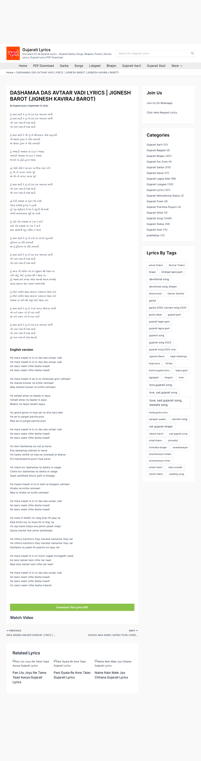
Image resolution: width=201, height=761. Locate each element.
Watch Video (21, 617)
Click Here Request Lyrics (162, 112)
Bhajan (111, 66)
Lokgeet (95, 66)
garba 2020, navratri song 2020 (167, 307)
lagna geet (181, 370)
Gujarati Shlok (155, 212)
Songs (78, 66)
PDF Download (43, 66)
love (181, 377)
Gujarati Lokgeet (156, 184)
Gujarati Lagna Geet (158, 178)
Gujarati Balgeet (156, 150)
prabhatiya (153, 235)
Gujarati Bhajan (156, 155)
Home (23, 66)
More (175, 66)
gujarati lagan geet (159, 321)
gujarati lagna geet (159, 328)
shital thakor (155, 440)
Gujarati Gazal (155, 173)
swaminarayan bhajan (160, 454)
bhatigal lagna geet (172, 271)
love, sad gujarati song (163, 392)
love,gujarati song (160, 384)
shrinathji (173, 440)
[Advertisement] (94, 22)
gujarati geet (174, 314)
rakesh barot (156, 433)
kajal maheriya (178, 356)
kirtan (169, 363)
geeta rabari (155, 314)
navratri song (179, 419)
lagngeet (154, 377)
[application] (180, 66)
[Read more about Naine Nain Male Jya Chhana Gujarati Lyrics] (113, 663)
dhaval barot (155, 293)
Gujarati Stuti (156, 66)
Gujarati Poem (155, 201)
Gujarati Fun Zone (157, 161)
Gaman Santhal (176, 293)
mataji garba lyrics (158, 412)
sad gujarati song (178, 433)
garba (152, 300)
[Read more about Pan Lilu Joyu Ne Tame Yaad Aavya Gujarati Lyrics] (31, 663)
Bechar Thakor (177, 265)
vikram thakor (156, 474)
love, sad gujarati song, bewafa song (165, 403)
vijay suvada (175, 467)
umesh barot (155, 467)
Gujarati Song (155, 218)
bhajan (152, 272)
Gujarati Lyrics (36, 49)
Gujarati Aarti (131, 66)
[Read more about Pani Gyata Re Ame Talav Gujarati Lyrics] (72, 663)
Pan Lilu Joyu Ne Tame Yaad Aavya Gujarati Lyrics (29, 677)
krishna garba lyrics (159, 370)
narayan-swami (157, 419)
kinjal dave (154, 363)
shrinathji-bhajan (158, 447)
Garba (64, 66)
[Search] (192, 53)
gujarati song (156, 335)
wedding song (176, 474)
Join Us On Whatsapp (159, 103)
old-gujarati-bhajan (161, 426)
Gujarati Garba (155, 167)
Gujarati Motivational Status (163, 195)
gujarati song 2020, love (162, 349)
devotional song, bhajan (163, 286)
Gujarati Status (155, 224)
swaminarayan (180, 447)
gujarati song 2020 (160, 342)
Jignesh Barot (156, 356)
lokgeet (169, 377)
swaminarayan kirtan (159, 460)
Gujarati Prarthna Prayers (162, 207)
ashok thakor (156, 265)
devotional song (159, 279)
